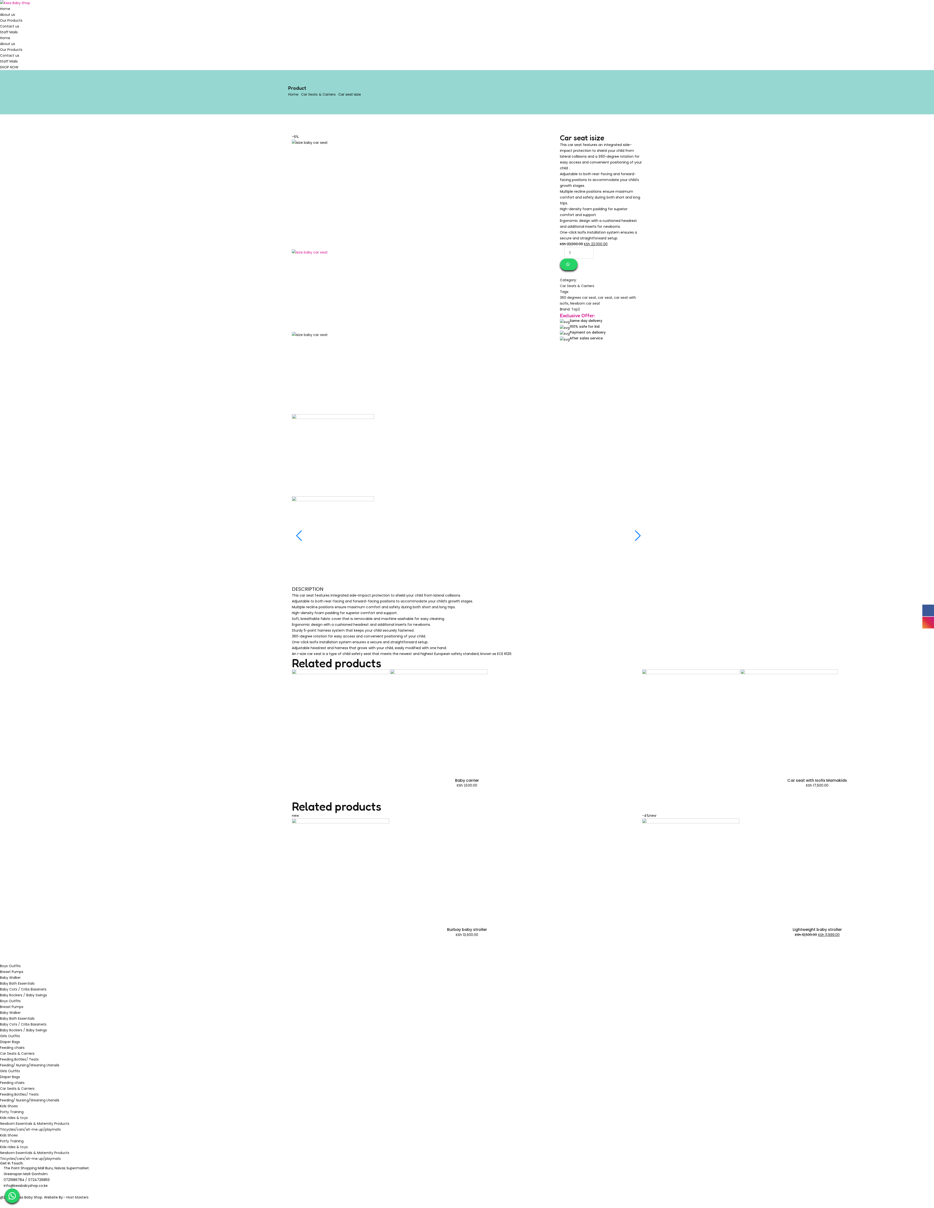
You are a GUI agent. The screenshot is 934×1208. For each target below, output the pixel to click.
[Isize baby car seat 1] (333, 373)
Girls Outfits (10, 1036)
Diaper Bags (10, 1041)
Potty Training (12, 1111)
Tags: (564, 291)
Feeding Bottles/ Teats (19, 1059)
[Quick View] (293, 769)
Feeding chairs (12, 1047)
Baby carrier (467, 780)
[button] (12, 1196)
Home (5, 8)
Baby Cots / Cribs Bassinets (23, 989)
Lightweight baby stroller (817, 929)
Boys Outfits (10, 965)
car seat (605, 297)
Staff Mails (9, 32)
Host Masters (77, 1197)
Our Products (11, 20)
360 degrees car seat (578, 297)
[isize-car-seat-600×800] (333, 290)
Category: (568, 280)
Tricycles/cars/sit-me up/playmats (30, 1129)
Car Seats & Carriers (318, 94)
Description (307, 589)
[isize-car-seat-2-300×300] (333, 455)
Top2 (575, 309)
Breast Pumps (11, 971)
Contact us (9, 26)
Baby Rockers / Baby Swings (23, 995)
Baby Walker (10, 977)
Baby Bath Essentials (17, 983)
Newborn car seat (585, 303)
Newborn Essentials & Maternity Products (34, 1123)
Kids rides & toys (14, 1117)
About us (7, 14)
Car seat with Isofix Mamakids (817, 780)
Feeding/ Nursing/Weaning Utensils (29, 1065)
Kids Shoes (9, 1106)
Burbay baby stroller (467, 929)
